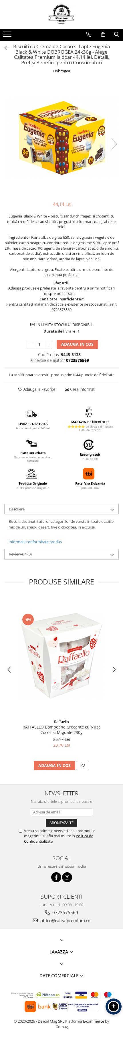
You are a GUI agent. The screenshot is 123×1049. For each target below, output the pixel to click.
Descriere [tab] (17, 509)
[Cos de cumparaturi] (103, 34)
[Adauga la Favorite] (82, 765)
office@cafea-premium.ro (64, 920)
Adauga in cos (77, 344)
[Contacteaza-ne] (88, 34)
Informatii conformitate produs (35, 541)
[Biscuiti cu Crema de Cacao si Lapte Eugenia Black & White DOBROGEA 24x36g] (61, 138)
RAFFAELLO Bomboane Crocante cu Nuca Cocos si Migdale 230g (62, 729)
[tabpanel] (61, 138)
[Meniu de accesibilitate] (114, 1007)
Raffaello (61, 721)
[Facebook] (56, 877)
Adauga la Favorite (38, 389)
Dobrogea (61, 70)
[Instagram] (67, 877)
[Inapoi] (4, 48)
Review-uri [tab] (20, 554)
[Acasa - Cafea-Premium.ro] (61, 14)
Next (114, 144)
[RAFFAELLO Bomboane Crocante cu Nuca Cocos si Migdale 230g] (61, 656)
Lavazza (59, 952)
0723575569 (64, 912)
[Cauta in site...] (116, 34)
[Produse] (8, 36)
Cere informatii (82, 389)
